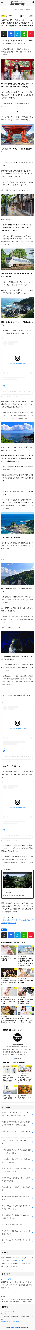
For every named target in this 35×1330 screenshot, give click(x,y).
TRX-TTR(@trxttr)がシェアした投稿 (14, 391)
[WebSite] (17, 1058)
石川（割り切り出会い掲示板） (21, 920)
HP (12, 892)
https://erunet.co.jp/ (7, 1314)
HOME (4, 1296)
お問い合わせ (15, 1321)
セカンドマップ (19, 1260)
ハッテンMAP (6, 1279)
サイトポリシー (5, 1321)
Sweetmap (13, 1327)
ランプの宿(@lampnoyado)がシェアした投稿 (17, 835)
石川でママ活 (12, 923)
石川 (3, 16)
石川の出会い (6, 920)
